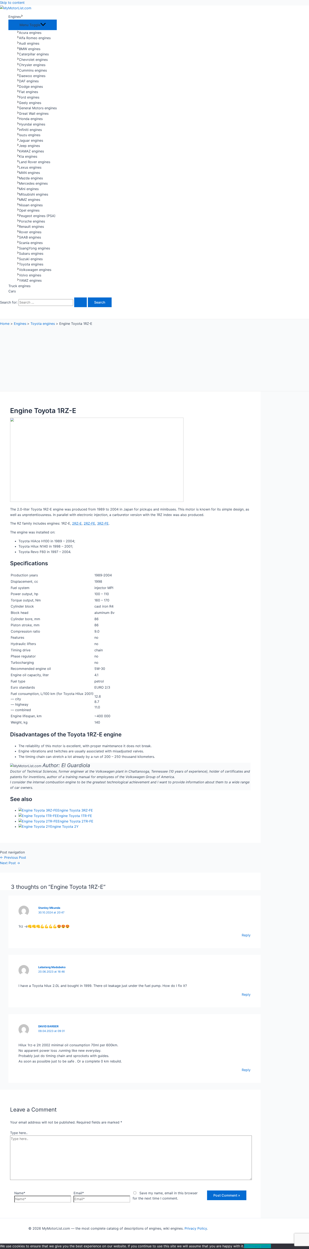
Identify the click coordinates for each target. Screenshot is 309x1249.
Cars (12, 291)
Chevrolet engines (33, 59)
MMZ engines (29, 199)
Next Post (10, 863)
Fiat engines (28, 92)
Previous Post (13, 857)
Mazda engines (31, 178)
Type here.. (19, 1133)
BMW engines (29, 49)
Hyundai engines (32, 124)
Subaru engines (31, 253)
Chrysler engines (32, 65)
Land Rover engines (34, 162)
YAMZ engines (30, 280)
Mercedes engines (33, 183)
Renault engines (31, 226)
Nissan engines (31, 205)
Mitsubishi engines (33, 194)
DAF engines (29, 81)
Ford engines (29, 97)
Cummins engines (33, 70)
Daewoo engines (32, 76)
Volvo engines (30, 275)
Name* (19, 1193)
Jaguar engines (31, 140)
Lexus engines (30, 167)
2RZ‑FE (89, 523)
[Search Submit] (80, 302)
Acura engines (30, 33)
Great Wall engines (34, 113)
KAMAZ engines (31, 151)
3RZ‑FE (103, 523)
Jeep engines (29, 146)
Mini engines (29, 189)
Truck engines (19, 286)
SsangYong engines (34, 248)
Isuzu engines (29, 135)
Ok (246, 1246)
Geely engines (30, 103)
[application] (22, 17)
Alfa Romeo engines (35, 38)
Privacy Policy (196, 1228)
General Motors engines (38, 108)
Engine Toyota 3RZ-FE (75, 810)
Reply (246, 935)
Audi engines (29, 43)
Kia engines (28, 156)
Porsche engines (32, 221)
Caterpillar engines (34, 54)
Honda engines (31, 119)
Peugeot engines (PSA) (37, 216)
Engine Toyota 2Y (64, 826)
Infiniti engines (30, 130)
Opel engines (29, 210)
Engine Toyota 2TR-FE (75, 821)
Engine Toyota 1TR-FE (74, 816)
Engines (14, 17)
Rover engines (30, 232)
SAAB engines (30, 237)
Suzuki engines (31, 259)
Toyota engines (31, 264)
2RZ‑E (77, 523)
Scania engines (31, 243)
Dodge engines (31, 86)
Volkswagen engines (35, 270)
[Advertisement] (130, 357)
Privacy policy (259, 1246)
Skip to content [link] (12, 2)
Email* (79, 1193)
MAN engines (29, 173)
